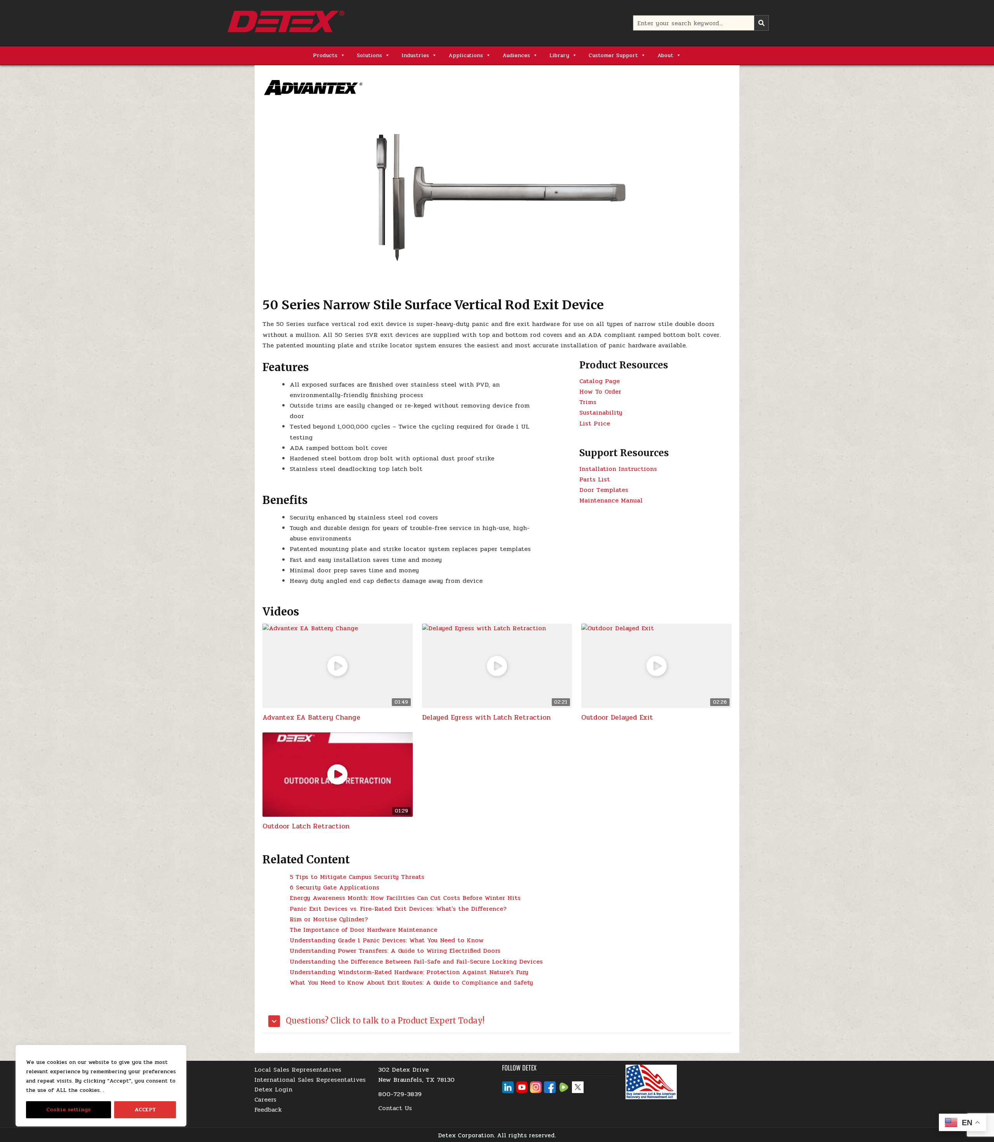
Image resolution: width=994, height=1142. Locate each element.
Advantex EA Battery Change (311, 717)
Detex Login (273, 1089)
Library (559, 55)
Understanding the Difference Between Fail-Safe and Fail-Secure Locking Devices (416, 961)
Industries (415, 55)
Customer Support (613, 55)
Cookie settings (68, 1109)
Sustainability (600, 412)
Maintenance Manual (611, 500)
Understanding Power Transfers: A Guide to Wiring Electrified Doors (395, 950)
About (665, 55)
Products (325, 55)
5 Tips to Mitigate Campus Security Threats (357, 877)
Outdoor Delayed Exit (617, 717)
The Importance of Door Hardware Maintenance (363, 930)
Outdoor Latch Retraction (305, 826)
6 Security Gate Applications (334, 887)
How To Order (600, 391)
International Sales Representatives (310, 1079)
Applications (465, 55)
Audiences (516, 55)
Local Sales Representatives (297, 1069)
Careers (265, 1099)
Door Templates (603, 490)
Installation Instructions (618, 469)
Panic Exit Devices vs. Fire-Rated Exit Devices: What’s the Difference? (398, 909)
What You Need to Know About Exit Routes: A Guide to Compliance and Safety (411, 982)
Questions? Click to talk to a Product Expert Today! (384, 1020)
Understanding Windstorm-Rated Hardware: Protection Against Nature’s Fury (409, 972)
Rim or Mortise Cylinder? (329, 919)
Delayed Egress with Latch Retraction (486, 717)
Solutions (369, 55)
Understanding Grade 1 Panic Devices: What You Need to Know (387, 940)
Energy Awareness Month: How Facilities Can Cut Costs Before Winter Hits (405, 898)
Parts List (594, 479)
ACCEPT (145, 1109)
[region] (101, 1085)
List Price (594, 423)
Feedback (268, 1109)
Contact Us (395, 1108)
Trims (587, 402)
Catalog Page (599, 381)
